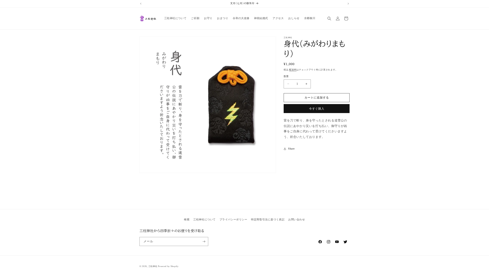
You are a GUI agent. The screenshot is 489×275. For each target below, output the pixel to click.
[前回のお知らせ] (141, 3)
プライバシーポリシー (233, 219)
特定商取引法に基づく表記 (267, 219)
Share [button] (291, 148)
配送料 (292, 69)
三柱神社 (152, 266)
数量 (286, 76)
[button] (329, 18)
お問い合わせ (296, 219)
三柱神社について (204, 219)
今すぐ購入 (316, 108)
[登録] (204, 241)
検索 (186, 219)
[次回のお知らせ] (348, 3)
